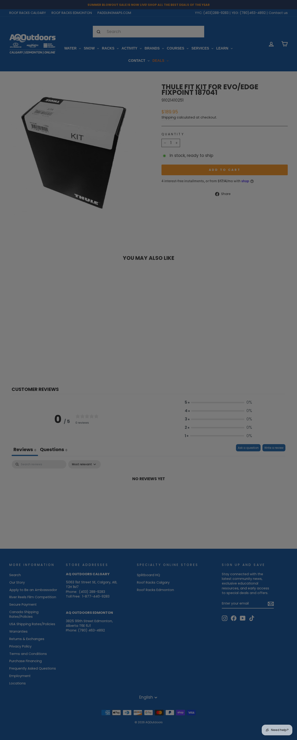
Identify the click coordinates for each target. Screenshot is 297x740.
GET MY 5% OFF (148, 394)
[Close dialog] (195, 323)
